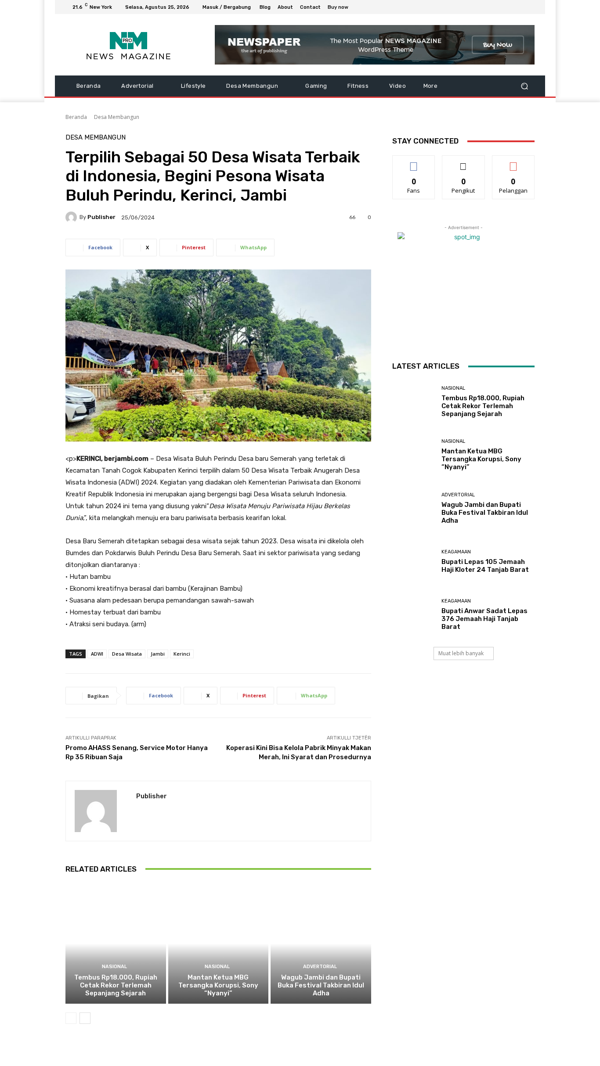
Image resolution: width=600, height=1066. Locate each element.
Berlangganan (514, 162)
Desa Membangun (116, 117)
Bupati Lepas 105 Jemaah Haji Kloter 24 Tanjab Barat (485, 566)
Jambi (158, 653)
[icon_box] (343, 8)
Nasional (114, 966)
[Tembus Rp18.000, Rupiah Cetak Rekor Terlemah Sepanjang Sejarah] (115, 943)
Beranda (76, 117)
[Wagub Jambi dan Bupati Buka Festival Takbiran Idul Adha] (321, 943)
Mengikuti (463, 162)
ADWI (97, 653)
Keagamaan (456, 551)
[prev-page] (70, 1018)
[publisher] (72, 217)
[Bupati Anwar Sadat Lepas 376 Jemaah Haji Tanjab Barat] (413, 614)
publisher (101, 217)
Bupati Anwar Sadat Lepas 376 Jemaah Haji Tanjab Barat (484, 619)
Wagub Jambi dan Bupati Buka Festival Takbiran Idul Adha (321, 985)
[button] (524, 86)
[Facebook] (487, 7)
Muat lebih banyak (461, 653)
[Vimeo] (518, 7)
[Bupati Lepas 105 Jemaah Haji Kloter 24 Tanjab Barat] (413, 561)
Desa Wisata (127, 653)
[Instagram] (497, 7)
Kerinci (181, 653)
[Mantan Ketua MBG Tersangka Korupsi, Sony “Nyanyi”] (218, 943)
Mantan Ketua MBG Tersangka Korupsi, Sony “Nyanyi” (218, 985)
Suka (414, 162)
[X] (508, 7)
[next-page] (85, 1018)
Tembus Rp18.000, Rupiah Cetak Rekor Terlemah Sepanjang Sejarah (115, 985)
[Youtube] (529, 7)
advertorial (320, 966)
